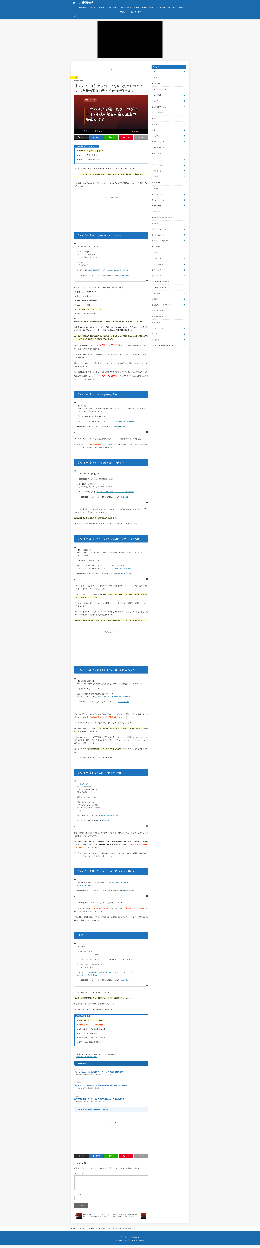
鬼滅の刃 (155, 124)
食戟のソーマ (124, 12)
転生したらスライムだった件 (162, 217)
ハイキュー (156, 252)
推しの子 (155, 101)
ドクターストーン (158, 235)
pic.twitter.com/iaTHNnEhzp (118, 270)
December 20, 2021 (126, 275)
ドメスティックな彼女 (160, 241)
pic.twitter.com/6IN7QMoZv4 (108, 815)
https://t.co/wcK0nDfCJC (105, 492)
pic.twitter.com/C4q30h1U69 (124, 492)
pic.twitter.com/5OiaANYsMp (126, 421)
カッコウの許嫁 (157, 112)
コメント (78, 1174)
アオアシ (180, 7)
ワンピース (93, 7)
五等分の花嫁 (156, 153)
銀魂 (153, 130)
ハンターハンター (158, 264)
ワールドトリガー (158, 328)
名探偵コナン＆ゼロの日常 (161, 305)
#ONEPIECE (94, 270)
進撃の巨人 (156, 188)
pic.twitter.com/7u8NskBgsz (87, 975)
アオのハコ (156, 77)
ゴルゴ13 (155, 159)
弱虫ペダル (156, 322)
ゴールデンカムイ (158, 147)
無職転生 (155, 299)
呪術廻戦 (155, 176)
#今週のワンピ (82, 784)
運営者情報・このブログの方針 (86, 1057)
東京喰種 (155, 223)
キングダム (102, 7)
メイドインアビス (158, 311)
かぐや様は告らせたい (160, 107)
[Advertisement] (111, 213)
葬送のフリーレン (158, 200)
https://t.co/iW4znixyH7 (99, 972)
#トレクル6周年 (109, 421)
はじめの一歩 (161, 7)
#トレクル (108, 568)
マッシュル (156, 293)
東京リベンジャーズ (159, 229)
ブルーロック (156, 276)
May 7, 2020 (122, 426)
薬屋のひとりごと (158, 142)
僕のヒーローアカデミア (160, 281)
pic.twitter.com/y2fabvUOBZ (122, 568)
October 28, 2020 (128, 890)
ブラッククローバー (125, 7)
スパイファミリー (158, 194)
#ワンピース (103, 270)
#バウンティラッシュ (111, 882)
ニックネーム (79, 1194)
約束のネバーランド (159, 316)
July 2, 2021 (124, 497)
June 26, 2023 (124, 980)
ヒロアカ (137, 7)
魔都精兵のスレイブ (148, 7)
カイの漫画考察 (83, 2)
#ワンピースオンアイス (125, 972)
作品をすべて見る (136, 12)
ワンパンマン (156, 334)
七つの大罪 (156, 246)
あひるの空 (171, 7)
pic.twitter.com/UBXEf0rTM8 (121, 697)
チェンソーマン (157, 212)
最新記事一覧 (83, 7)
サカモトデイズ (157, 165)
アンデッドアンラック (160, 89)
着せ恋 (154, 118)
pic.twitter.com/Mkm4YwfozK (87, 885)
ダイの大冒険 (156, 206)
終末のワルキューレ (159, 171)
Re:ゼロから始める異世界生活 (162, 345)
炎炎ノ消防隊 (112, 7)
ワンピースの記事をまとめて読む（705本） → (93, 1109)
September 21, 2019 (125, 573)
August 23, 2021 (123, 702)
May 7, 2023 (106, 820)
